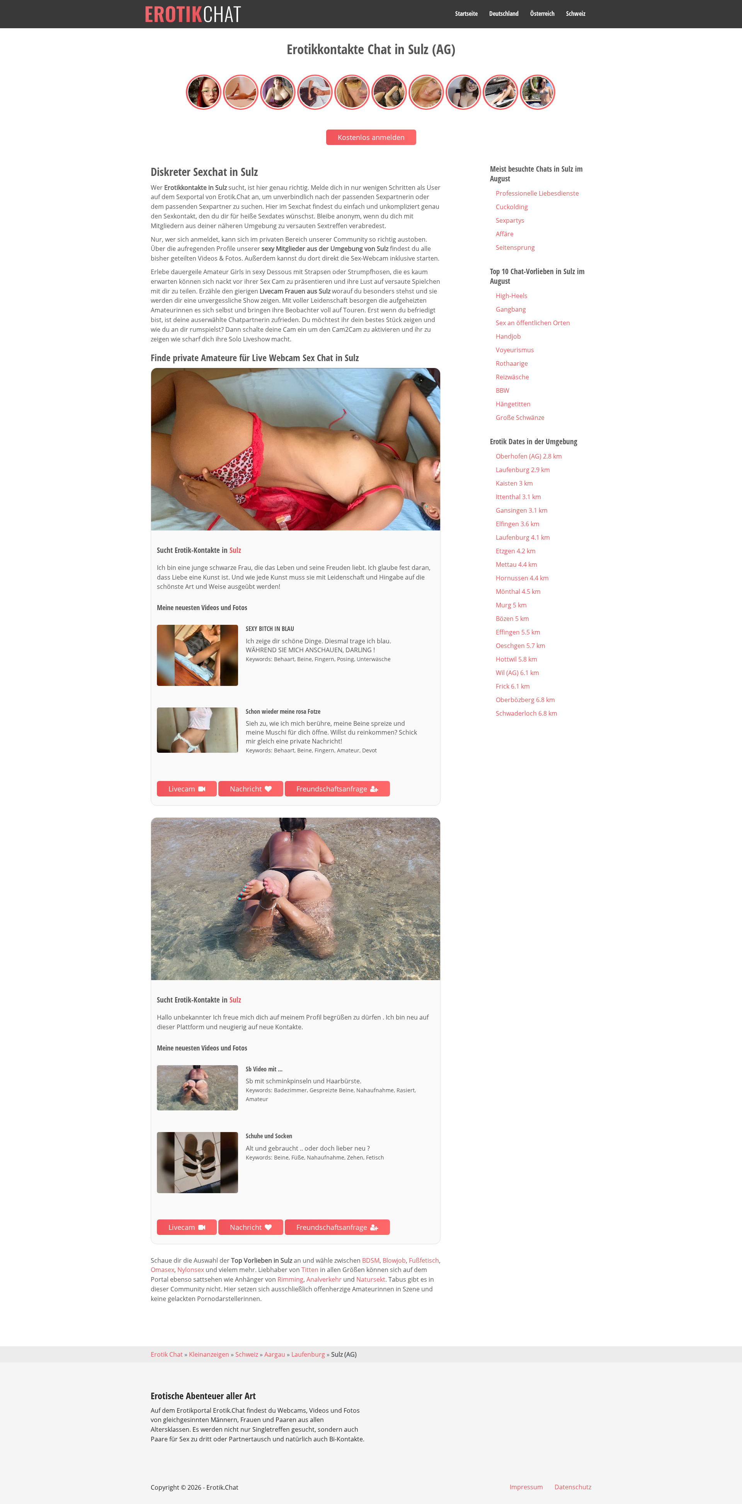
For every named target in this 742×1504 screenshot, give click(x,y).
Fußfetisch (424, 1260)
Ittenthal (518, 497)
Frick (513, 686)
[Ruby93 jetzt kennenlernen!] (295, 449)
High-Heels (512, 296)
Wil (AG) (517, 672)
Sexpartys (510, 220)
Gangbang (511, 309)
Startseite (466, 13)
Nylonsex (190, 1269)
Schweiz (575, 13)
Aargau (274, 1354)
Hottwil (516, 659)
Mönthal (518, 591)
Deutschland (504, 13)
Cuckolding (512, 207)
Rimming (290, 1279)
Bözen (512, 618)
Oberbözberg (525, 700)
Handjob (508, 336)
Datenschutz (573, 1487)
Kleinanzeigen (209, 1354)
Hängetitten (513, 404)
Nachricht (246, 788)
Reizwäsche (512, 377)
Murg (511, 605)
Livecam (181, 788)
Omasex (162, 1269)
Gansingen (522, 510)
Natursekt (370, 1279)
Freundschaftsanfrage (331, 788)
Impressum (526, 1487)
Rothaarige (512, 363)
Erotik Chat (167, 1354)
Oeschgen (520, 645)
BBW (502, 390)
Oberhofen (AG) (529, 456)
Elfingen (517, 524)
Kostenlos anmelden (371, 137)
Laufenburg (523, 470)
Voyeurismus (515, 350)
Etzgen (516, 551)
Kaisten (514, 483)
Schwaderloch (526, 713)
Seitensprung (515, 247)
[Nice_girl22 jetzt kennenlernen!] (295, 899)
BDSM (371, 1260)
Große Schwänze (520, 417)
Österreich (542, 13)
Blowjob (394, 1260)
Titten (309, 1269)
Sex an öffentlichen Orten (533, 323)
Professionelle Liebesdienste (537, 193)
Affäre (505, 234)
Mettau (516, 564)
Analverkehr (324, 1279)
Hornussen (522, 578)
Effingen (518, 632)
